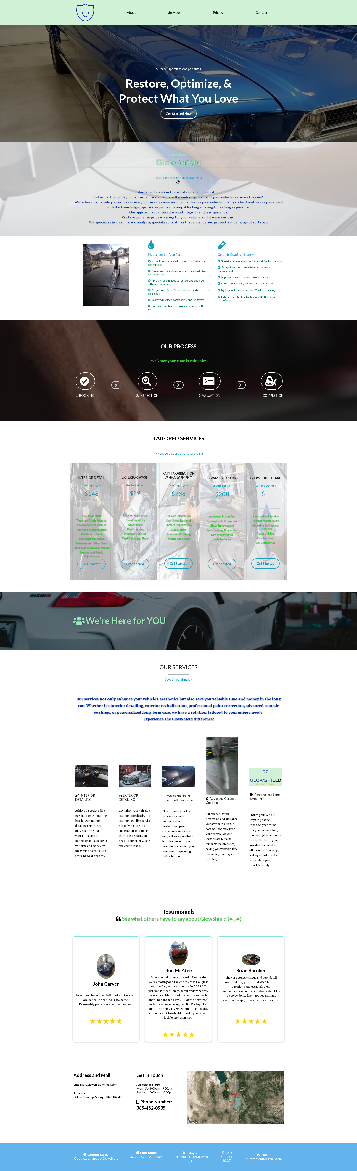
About (131, 12)
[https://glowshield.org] (85, 12)
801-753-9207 (227, 1158)
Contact (261, 12)
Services (174, 12)
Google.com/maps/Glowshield (96, 1158)
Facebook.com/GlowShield (146, 1158)
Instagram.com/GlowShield (191, 1159)
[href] (235, 1097)
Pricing (218, 12)
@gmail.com (264, 1159)
